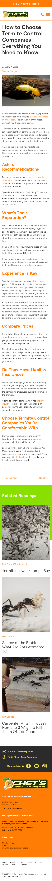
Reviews (5, 864)
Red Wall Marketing (15, 876)
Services (21, 862)
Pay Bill (14, 864)
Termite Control (9, 71)
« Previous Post (9, 477)
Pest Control (8, 564)
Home (4, 862)
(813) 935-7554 (16, 808)
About (12, 862)
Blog (40, 862)
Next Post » (44, 477)
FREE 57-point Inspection (26, 3)
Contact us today (20, 456)
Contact (24, 864)
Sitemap (43, 874)
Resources (32, 862)
